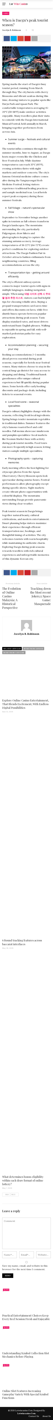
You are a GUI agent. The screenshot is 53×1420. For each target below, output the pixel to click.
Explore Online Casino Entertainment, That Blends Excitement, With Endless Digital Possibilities (25, 704)
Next (13, 1194)
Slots (6, 1290)
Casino (6, 13)
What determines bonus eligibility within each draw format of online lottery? (22, 1180)
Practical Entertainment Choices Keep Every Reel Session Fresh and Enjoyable (26, 1317)
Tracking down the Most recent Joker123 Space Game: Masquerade (40, 596)
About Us (46, 1416)
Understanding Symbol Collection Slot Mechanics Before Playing (25, 1354)
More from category (13, 652)
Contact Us (34, 1416)
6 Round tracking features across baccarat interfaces (22, 942)
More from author (33, 648)
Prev (7, 1194)
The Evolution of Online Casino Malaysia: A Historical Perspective (11, 598)
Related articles (12, 648)
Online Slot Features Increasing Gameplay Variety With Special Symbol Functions (25, 1394)
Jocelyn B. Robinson (11, 30)
